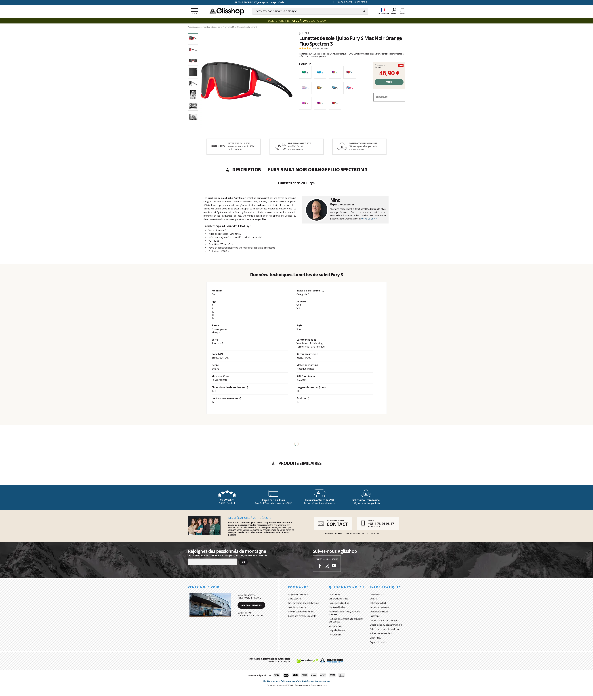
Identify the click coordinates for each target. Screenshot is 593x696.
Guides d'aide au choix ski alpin (384, 620)
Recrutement (335, 634)
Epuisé (389, 82)
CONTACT (337, 524)
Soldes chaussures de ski (381, 633)
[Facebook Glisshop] (320, 566)
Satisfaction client (378, 602)
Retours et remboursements (301, 611)
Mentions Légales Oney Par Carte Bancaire (344, 613)
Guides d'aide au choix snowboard (386, 624)
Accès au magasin (251, 605)
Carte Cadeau (294, 598)
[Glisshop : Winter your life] (227, 11)
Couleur (305, 63)
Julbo (304, 32)
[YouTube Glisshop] (334, 566)
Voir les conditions (234, 149)
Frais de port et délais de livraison (303, 602)
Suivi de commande (297, 607)
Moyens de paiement (298, 594)
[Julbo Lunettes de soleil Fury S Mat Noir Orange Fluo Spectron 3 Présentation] (247, 80)
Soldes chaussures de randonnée (385, 629)
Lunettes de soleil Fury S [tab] (296, 183)
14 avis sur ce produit (321, 48)
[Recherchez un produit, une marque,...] (364, 11)
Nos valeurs (334, 594)
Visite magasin (335, 625)
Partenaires (375, 615)
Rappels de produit (378, 642)
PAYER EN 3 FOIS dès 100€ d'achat (259, 2)
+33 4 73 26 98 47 (381, 523)
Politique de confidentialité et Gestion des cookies (346, 620)
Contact (373, 598)
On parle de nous (337, 630)
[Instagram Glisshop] (327, 566)
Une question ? (377, 594)
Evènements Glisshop (339, 602)
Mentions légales (337, 607)
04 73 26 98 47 (369, 218)
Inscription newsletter (380, 607)
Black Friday (375, 637)
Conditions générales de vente (302, 615)
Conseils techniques (379, 611)
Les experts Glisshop (338, 598)
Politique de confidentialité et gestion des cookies (305, 681)
